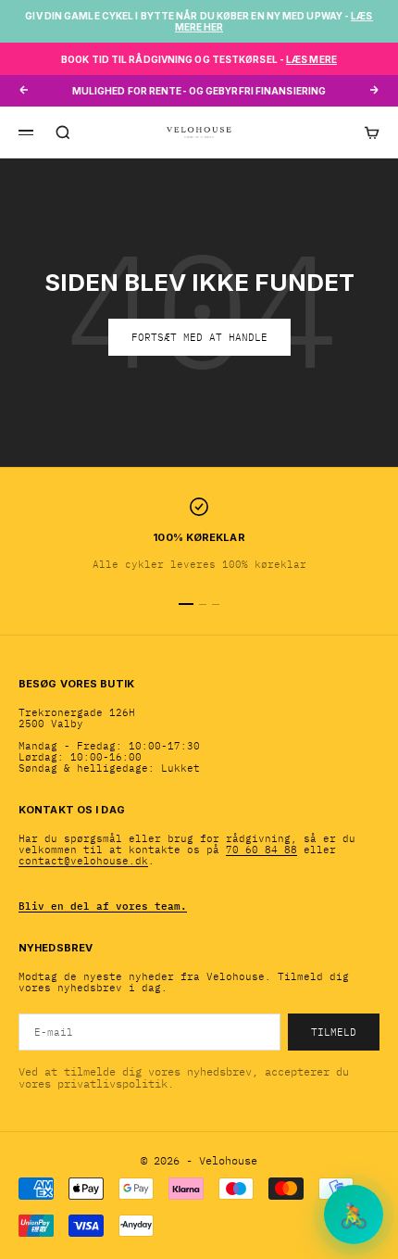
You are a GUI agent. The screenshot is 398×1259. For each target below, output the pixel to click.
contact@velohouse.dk (83, 860)
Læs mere (311, 59)
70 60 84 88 (261, 849)
